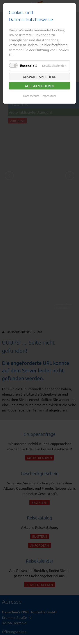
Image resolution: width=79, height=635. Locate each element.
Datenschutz (31, 96)
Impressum (49, 96)
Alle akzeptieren (39, 86)
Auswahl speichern (39, 77)
